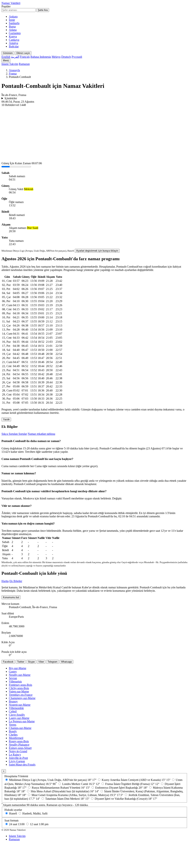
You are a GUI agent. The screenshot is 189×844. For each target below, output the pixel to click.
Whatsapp (66, 661)
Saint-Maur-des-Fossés (22, 764)
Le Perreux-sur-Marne (22, 721)
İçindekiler (11, 98)
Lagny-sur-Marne (19, 718)
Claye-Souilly (17, 714)
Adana (13, 29)
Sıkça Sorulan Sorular (14, 433)
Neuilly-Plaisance (19, 744)
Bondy (13, 731)
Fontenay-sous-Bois (20, 684)
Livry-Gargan (17, 761)
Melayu (56, 56)
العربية (15, 56)
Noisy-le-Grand (18, 751)
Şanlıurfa (14, 23)
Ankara (13, 16)
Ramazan (24, 64)
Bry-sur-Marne (17, 668)
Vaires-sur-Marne (19, 691)
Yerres (12, 724)
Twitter (20, 661)
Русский (77, 56)
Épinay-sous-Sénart (20, 748)
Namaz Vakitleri (10, 3)
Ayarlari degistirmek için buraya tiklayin (97, 250)
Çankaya (14, 39)
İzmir (12, 19)
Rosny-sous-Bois (19, 741)
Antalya (13, 43)
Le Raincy (15, 754)
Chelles (13, 734)
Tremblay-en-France (20, 694)
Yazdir (6, 419)
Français (25, 56)
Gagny (13, 671)
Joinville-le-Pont (18, 757)
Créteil (13, 711)
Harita (5, 581)
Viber (41, 661)
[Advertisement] (94, 134)
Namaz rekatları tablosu (41, 433)
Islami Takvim (9, 64)
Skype (31, 661)
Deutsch (66, 56)
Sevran (13, 678)
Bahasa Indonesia (40, 56)
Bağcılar (14, 46)
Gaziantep (15, 33)
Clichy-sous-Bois (19, 688)
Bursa (12, 26)
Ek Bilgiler (15, 581)
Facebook (8, 661)
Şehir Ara (43, 10)
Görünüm (8, 53)
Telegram (52, 661)
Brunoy (13, 701)
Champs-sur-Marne (20, 728)
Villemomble (16, 708)
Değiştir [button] (116, 498)
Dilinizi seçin (23, 53)
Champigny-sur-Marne (22, 698)
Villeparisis (15, 681)
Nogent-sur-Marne (19, 704)
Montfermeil (16, 738)
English (5, 56)
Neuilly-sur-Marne (19, 674)
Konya (13, 36)
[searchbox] (18, 10)
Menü (6, 60)
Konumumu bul (11, 597)
